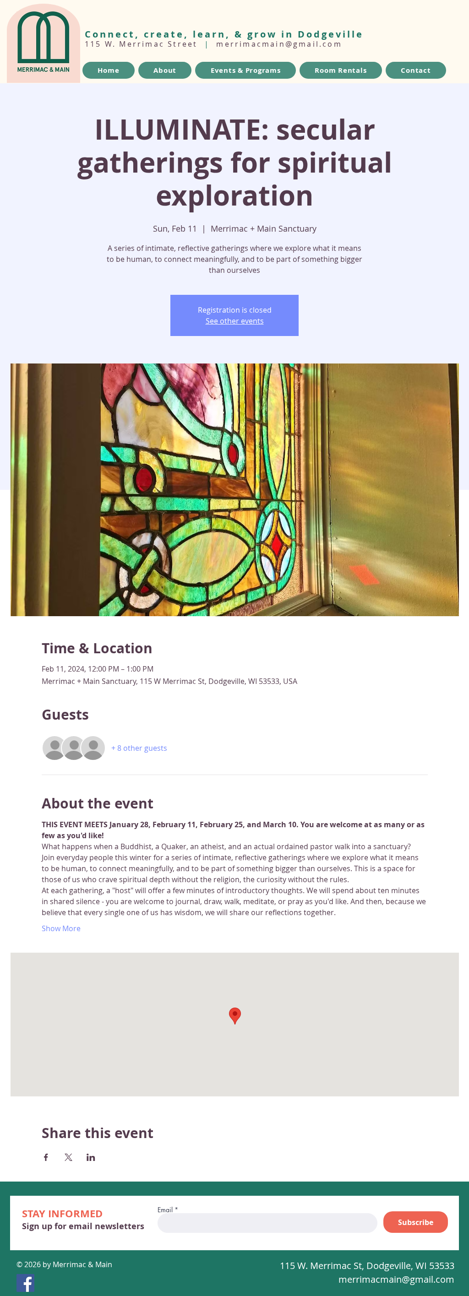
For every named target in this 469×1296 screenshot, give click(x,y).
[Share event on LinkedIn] (91, 1157)
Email (165, 1210)
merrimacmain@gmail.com (279, 44)
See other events (235, 321)
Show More (61, 928)
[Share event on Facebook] (46, 1157)
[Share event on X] (68, 1157)
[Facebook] (25, 1283)
